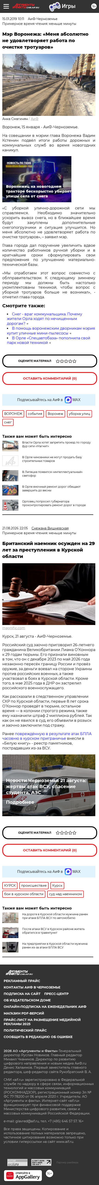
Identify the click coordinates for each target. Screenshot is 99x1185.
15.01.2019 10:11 (13, 19)
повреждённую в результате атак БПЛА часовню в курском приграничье (47, 736)
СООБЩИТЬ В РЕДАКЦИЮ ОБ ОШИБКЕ (38, 1037)
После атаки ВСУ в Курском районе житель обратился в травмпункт (53, 930)
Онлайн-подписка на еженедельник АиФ (45, 1007)
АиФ (34, 119)
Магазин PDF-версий (24, 1013)
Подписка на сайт (22, 994)
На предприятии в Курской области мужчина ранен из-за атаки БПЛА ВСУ (54, 945)
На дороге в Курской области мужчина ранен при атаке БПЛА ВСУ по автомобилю (55, 916)
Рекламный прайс (22, 981)
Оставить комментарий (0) (50, 378)
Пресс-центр (56, 994)
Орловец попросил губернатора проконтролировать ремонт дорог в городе (54, 503)
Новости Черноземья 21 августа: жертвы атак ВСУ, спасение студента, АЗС (46, 786)
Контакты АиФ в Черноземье (32, 987)
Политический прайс (25, 1030)
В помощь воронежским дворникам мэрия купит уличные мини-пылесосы (51, 330)
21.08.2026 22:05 (15, 528)
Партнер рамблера (67, 1162)
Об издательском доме (27, 1000)
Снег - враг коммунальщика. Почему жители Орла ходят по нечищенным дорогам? (44, 319)
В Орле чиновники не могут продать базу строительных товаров (52, 459)
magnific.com (13, 628)
